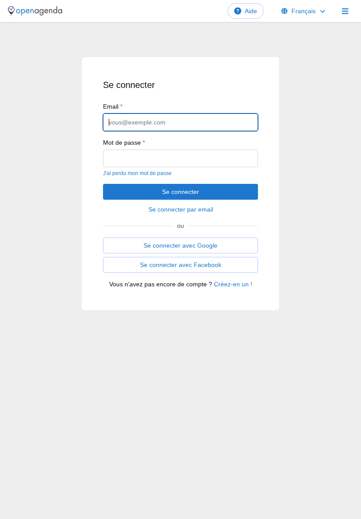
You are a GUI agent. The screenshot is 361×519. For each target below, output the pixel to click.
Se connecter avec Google (180, 245)
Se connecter (180, 191)
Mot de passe (124, 142)
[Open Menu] (345, 11)
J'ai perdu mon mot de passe (137, 173)
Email (112, 106)
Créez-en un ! (233, 284)
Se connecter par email (180, 209)
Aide (251, 11)
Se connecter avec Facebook (180, 264)
